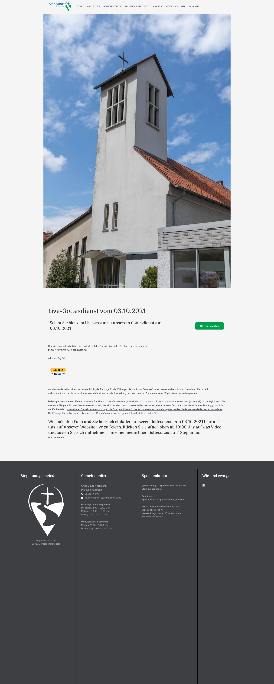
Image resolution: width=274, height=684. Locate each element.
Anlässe (158, 6)
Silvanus (194, 6)
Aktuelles (93, 6)
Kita (183, 6)
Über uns (172, 6)
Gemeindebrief (112, 6)
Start (80, 6)
